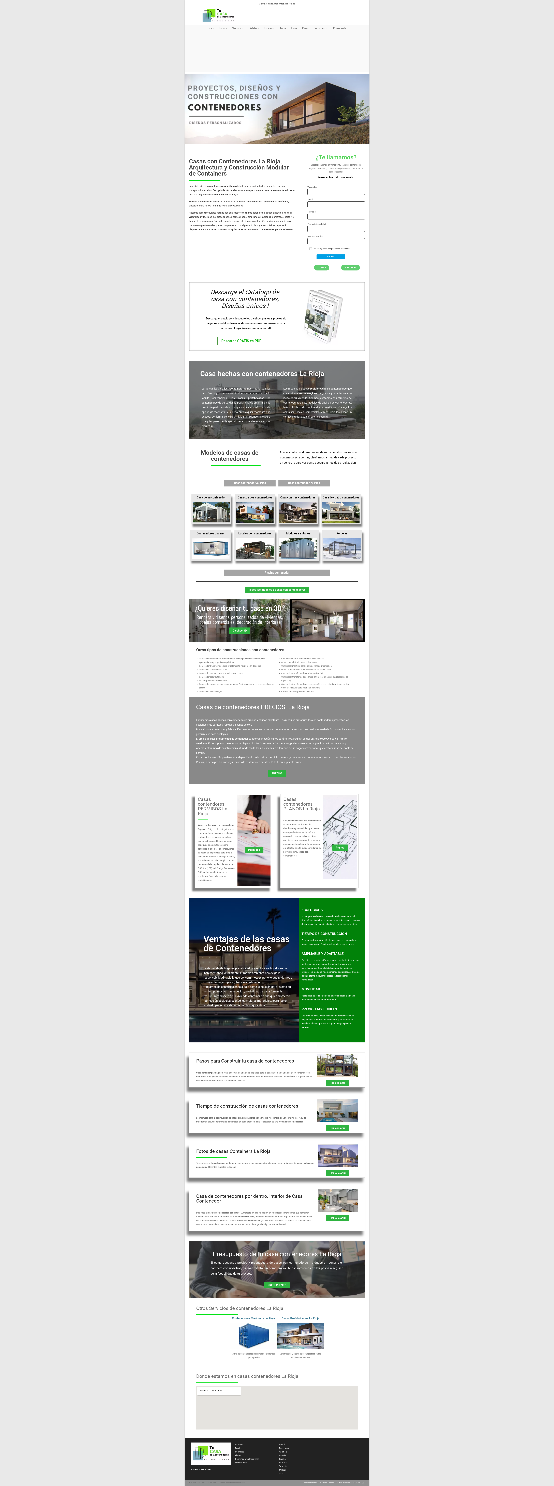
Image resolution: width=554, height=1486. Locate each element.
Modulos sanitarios (298, 533)
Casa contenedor (310, 1482)
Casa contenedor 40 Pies (250, 483)
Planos (238, 1455)
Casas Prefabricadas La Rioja (300, 1318)
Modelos (239, 1444)
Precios (238, 1448)
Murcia (282, 1455)
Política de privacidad (344, 1482)
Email (310, 199)
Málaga (282, 1470)
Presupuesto (241, 1462)
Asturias (283, 1462)
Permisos (239, 1451)
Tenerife (283, 1466)
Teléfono (311, 212)
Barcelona (284, 1448)
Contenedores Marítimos (247, 1459)
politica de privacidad (340, 248)
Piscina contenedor (277, 572)
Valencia (283, 1451)
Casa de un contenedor (211, 497)
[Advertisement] (277, 52)
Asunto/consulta (315, 236)
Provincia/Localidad (316, 224)
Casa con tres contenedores (297, 497)
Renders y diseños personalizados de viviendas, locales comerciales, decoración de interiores (239, 619)
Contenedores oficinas (210, 533)
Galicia (282, 1459)
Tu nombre (312, 187)
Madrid (282, 1444)
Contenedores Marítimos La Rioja (253, 1318)
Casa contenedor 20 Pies (304, 483)
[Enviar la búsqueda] (362, 16)
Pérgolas (341, 533)
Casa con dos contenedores (254, 497)
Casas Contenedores (201, 1469)
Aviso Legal (360, 1482)
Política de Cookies (326, 1482)
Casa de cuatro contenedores (341, 497)
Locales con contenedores (254, 533)
